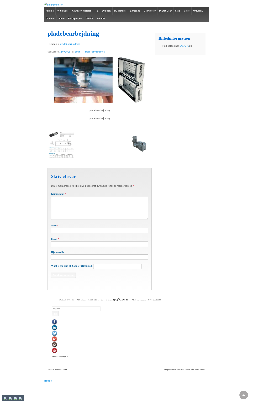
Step (177, 10)
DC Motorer (120, 10)
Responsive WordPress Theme (177, 369)
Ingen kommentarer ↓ (95, 52)
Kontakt (101, 18)
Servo (61, 18)
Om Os (89, 18)
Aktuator (50, 18)
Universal (198, 10)
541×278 (184, 45)
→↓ (96, 10)
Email (54, 239)
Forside (50, 10)
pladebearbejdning (70, 44)
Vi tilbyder (62, 10)
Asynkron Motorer (81, 10)
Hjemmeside (57, 252)
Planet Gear (165, 10)
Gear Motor (150, 10)
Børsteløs (135, 10)
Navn (54, 225)
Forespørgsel (75, 18)
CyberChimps (199, 369)
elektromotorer (60, 369)
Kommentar (58, 194)
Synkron (106, 10)
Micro (187, 10)
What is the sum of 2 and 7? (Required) (72, 266)
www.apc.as (141, 300)
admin (77, 52)
